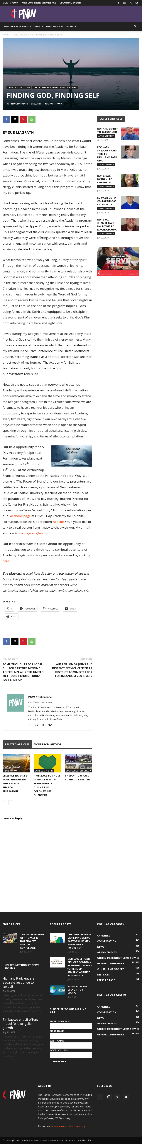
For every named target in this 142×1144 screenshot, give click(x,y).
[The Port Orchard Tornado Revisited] (78, 763)
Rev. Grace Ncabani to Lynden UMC (105, 179)
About (69, 26)
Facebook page (20, 516)
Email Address (60, 1021)
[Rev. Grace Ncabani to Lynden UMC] (130, 180)
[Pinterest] (23, 119)
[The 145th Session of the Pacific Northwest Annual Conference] (10, 938)
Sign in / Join (10, 2)
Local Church (59, 1050)
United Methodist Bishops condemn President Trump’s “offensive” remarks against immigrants (79, 967)
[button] (135, 26)
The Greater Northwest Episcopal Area (55, 87)
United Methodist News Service (22, 966)
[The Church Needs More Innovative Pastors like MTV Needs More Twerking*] (57, 938)
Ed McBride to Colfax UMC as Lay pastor (106, 201)
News (37, 26)
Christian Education (23, 34)
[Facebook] (118, 3)
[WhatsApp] (32, 119)
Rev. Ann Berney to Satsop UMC (107, 130)
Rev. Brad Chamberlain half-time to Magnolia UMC (107, 224)
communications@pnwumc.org (68, 1126)
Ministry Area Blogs (16, 26)
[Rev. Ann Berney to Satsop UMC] (130, 133)
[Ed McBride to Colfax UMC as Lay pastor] (130, 202)
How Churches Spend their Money (77, 990)
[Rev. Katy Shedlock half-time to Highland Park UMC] (130, 152)
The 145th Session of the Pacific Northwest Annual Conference (32, 941)
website (58, 521)
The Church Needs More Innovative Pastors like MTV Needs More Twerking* (79, 941)
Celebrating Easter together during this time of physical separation (15, 783)
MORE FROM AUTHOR (47, 744)
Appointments (106, 136)
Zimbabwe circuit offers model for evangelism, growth (20, 1024)
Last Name (57, 1040)
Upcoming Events (71, 2)
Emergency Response (77, 770)
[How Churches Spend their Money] (57, 990)
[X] (130, 3)
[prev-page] (5, 802)
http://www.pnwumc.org (40, 702)
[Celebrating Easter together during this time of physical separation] (16, 763)
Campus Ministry (44, 770)
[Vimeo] (51, 725)
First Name (57, 1031)
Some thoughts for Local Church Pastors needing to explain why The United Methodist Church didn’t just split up (23, 672)
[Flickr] (38, 725)
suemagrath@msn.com (35, 533)
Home (6, 34)
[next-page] (11, 802)
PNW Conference (19, 103)
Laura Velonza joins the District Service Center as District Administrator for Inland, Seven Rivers (72, 670)
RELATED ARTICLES (17, 744)
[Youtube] (136, 3)
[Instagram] (124, 3)
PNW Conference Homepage (38, 2)
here (6, 561)
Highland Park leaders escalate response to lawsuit (18, 982)
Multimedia (53, 26)
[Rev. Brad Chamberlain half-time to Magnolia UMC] (130, 224)
